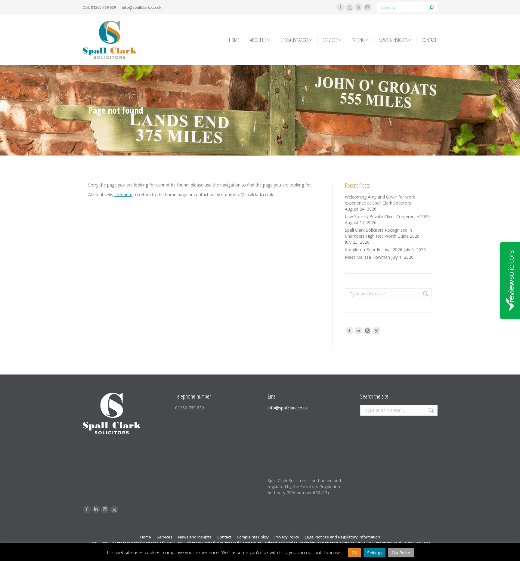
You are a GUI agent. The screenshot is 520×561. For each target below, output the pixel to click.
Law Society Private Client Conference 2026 (387, 216)
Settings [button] (374, 552)
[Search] (431, 7)
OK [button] (354, 552)
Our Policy (401, 552)
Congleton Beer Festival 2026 (373, 249)
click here (123, 194)
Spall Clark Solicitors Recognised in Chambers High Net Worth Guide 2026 (382, 233)
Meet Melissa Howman (367, 257)
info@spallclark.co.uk (141, 7)
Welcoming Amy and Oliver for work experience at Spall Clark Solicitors (380, 200)
